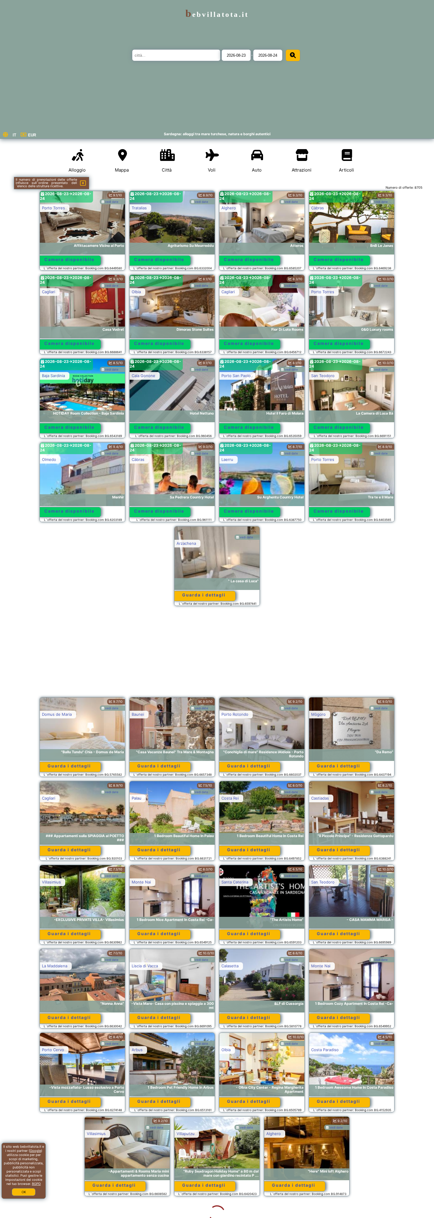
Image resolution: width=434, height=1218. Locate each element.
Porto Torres (53, 208)
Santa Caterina (234, 882)
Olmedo (49, 459)
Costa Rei (230, 798)
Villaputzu (141, 1133)
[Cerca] (292, 55)
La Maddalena (54, 965)
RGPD (36, 1184)
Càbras (317, 208)
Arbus (137, 1049)
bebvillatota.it (217, 14)
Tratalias (139, 208)
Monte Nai (141, 882)
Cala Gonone (143, 375)
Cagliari (48, 291)
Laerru (227, 459)
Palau (136, 798)
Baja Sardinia (53, 375)
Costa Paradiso (325, 1049)
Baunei (138, 714)
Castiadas (320, 798)
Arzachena (186, 543)
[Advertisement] (217, 654)
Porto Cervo (53, 1049)
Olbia (136, 291)
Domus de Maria (57, 714)
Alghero (228, 208)
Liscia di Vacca (145, 965)
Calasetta (230, 965)
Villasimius (51, 882)
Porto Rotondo (234, 714)
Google (35, 1151)
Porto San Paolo (236, 375)
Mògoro (318, 714)
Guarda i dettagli (204, 594)
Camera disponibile (69, 259)
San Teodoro (323, 375)
